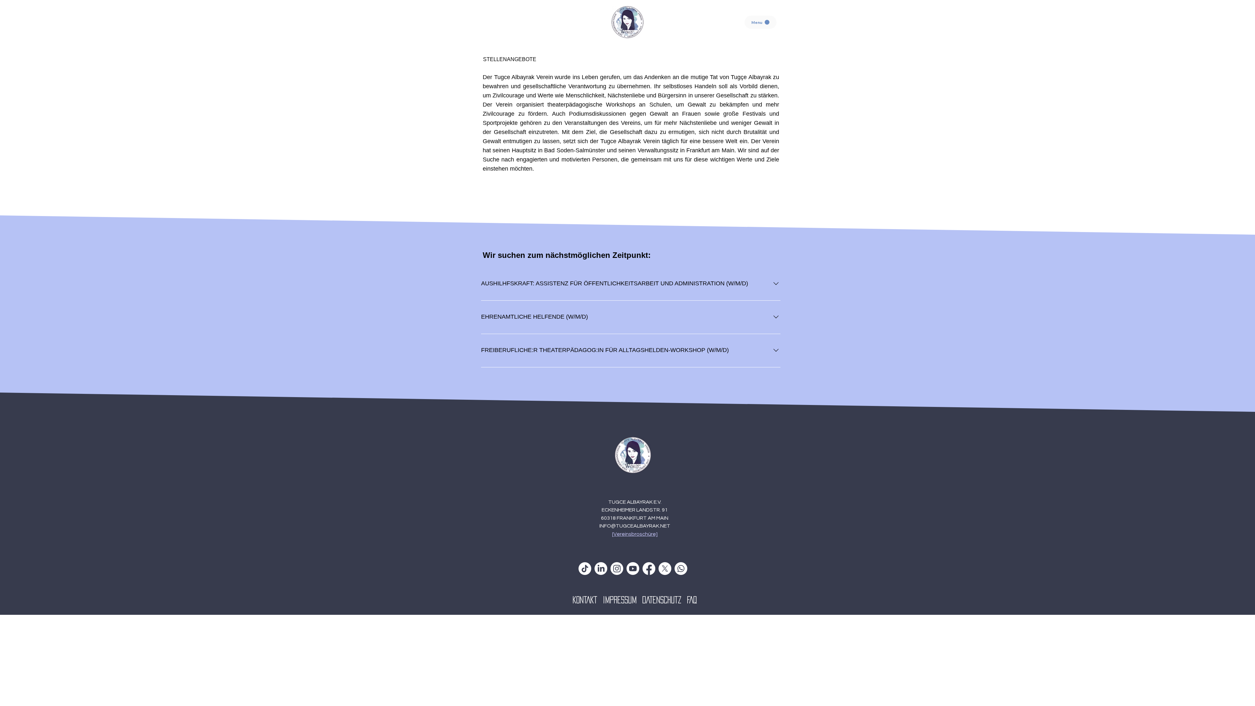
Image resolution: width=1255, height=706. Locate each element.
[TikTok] (584, 568)
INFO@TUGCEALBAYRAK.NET (634, 526)
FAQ (692, 599)
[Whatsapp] (681, 568)
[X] (665, 568)
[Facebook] (649, 568)
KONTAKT (588, 599)
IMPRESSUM (622, 599)
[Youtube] (633, 568)
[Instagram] (617, 568)
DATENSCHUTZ (664, 599)
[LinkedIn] (600, 568)
